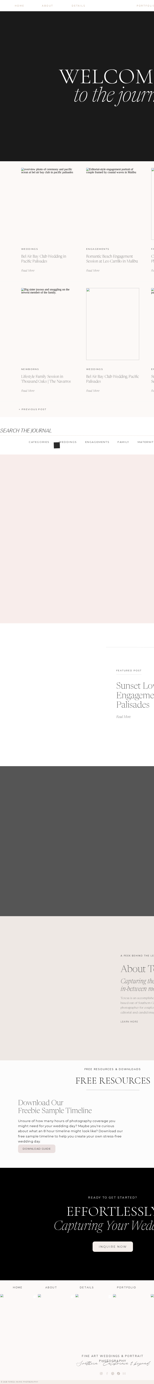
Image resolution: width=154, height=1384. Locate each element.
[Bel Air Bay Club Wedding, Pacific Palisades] (112, 324)
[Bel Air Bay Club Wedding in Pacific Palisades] (47, 204)
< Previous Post (32, 409)
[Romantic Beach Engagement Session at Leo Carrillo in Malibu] (112, 204)
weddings (29, 249)
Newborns (30, 369)
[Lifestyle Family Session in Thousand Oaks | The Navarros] (47, 324)
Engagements (97, 249)
